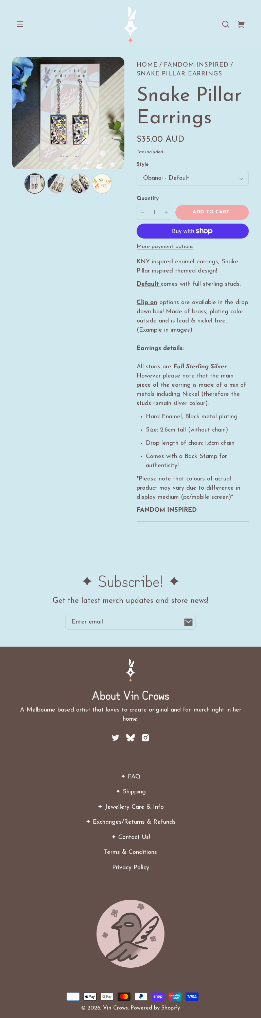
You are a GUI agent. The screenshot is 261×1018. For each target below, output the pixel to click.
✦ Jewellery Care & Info (131, 807)
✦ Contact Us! (130, 838)
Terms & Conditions (130, 852)
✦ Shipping (131, 792)
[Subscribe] (188, 622)
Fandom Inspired (196, 65)
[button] (225, 24)
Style (143, 164)
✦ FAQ (131, 777)
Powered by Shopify (155, 1008)
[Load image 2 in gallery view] (57, 183)
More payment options (165, 246)
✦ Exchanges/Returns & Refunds (131, 822)
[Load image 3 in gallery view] (79, 183)
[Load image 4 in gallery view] (102, 183)
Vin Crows (115, 1008)
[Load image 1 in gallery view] (34, 183)
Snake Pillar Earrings (179, 74)
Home (147, 65)
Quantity (148, 198)
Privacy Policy (130, 868)
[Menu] (19, 24)
